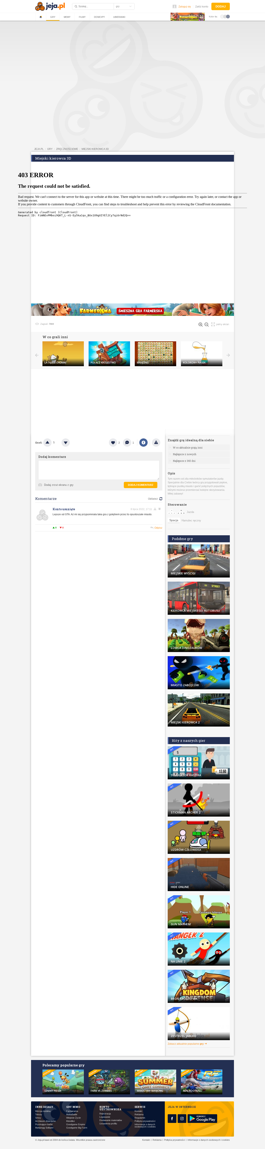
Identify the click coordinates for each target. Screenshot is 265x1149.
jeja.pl (39, 149)
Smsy (38, 1118)
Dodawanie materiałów (110, 1120)
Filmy (82, 17)
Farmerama (72, 1111)
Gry (52, 17)
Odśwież (153, 498)
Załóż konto (201, 6)
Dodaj (221, 6)
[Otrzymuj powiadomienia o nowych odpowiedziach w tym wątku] (160, 509)
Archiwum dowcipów (45, 1121)
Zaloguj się (184, 6)
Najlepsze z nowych (184, 454)
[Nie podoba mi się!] (70, 442)
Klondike (70, 1121)
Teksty (38, 1114)
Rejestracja (105, 1114)
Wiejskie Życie (73, 1118)
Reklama (139, 1114)
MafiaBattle (71, 1114)
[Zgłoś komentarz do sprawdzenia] (156, 509)
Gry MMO (73, 1106)
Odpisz (158, 527)
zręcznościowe (67, 149)
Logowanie (104, 1117)
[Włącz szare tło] (225, 16)
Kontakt (138, 1111)
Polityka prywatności (145, 1121)
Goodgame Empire (75, 1124)
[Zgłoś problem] (156, 442)
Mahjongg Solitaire (44, 1128)
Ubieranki (119, 17)
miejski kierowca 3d (95, 149)
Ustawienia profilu (108, 1124)
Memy (67, 17)
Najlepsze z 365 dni (184, 460)
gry (50, 149)
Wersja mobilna (43, 1111)
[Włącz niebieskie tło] (228, 16)
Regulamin (140, 1118)
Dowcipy (99, 17)
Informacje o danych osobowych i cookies (145, 1125)
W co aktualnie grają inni (187, 447)
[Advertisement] (132, 53)
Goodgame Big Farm (76, 1128)
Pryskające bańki (44, 1124)
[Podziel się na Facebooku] (143, 442)
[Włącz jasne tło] (222, 16)
